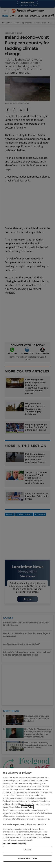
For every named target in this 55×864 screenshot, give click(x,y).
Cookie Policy (27, 807)
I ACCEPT (27, 850)
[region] (27, 816)
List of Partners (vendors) (14, 843)
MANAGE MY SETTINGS (27, 858)
